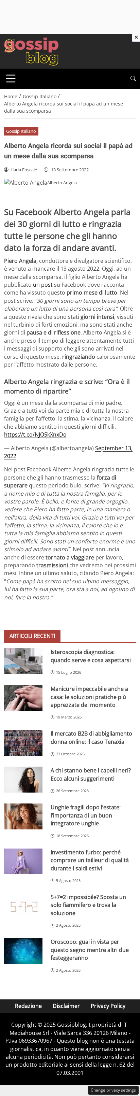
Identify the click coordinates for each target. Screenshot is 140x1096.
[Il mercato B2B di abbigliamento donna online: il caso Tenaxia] (23, 743)
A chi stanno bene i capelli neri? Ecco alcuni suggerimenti (91, 774)
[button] (133, 79)
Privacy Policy (108, 1006)
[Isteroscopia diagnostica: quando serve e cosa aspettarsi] (23, 661)
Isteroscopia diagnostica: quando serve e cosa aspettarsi (91, 656)
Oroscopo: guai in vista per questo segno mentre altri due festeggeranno (90, 950)
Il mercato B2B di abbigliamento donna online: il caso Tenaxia (91, 737)
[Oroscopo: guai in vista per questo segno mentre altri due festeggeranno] (23, 951)
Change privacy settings (113, 1090)
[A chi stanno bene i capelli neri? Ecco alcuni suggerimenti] (23, 780)
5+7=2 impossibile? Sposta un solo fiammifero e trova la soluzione (88, 905)
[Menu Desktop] (11, 78)
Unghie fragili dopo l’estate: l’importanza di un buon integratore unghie (86, 815)
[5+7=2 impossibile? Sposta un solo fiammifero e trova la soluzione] (23, 906)
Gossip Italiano (21, 131)
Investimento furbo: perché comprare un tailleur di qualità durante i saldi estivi (90, 860)
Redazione (28, 1006)
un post (43, 284)
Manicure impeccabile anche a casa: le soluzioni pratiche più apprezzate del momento (89, 697)
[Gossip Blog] (31, 51)
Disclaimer (66, 1006)
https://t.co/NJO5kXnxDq (35, 434)
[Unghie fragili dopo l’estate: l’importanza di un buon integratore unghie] (23, 816)
